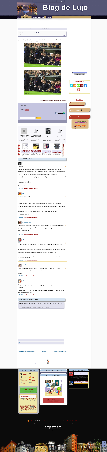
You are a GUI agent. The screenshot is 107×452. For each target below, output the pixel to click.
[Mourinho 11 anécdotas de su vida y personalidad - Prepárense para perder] (57, 149)
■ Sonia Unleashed (25, 409)
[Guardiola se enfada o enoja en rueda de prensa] (36, 133)
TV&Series (25, 374)
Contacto (78, 420)
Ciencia (30, 1)
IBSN (75, 420)
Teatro (33, 374)
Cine (24, 383)
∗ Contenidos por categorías (80, 122)
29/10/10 (21, 260)
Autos (32, 382)
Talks (55, 1)
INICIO (44, 351)
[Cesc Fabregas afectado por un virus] (24, 133)
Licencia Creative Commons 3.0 (47, 420)
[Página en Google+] (78, 90)
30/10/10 (21, 275)
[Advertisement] (54, 21)
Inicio (27, 28)
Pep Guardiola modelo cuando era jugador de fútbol (48, 136)
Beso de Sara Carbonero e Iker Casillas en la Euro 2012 (36, 151)
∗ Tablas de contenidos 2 (80, 125)
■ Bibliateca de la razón (31, 399)
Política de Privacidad (58, 420)
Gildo (20, 242)
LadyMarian (25, 265)
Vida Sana (24, 380)
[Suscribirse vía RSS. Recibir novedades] (75, 85)
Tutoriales (20, 1)
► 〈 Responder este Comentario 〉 (31, 188)
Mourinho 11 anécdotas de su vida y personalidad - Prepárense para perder (56, 151)
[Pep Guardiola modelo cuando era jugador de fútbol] (48, 133)
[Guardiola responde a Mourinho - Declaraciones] (60, 133)
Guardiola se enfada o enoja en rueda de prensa (36, 136)
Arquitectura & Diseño (38, 1)
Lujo (23, 193)
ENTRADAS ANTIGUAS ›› (60, 351)
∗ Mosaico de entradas (80, 126)
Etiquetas (76, 110)
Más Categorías (60, 1)
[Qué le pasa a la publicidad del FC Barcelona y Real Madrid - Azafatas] (46, 149)
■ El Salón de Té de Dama (26, 404)
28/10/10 (21, 188)
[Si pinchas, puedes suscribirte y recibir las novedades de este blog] (28, 420)
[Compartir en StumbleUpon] (64, 113)
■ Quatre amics (27, 407)
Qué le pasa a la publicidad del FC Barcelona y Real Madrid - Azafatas (46, 151)
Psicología (50, 1)
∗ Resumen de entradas (80, 121)
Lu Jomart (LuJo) (69, 420)
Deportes (31, 28)
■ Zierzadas (26, 406)
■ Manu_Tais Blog (27, 405)
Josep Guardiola (37, 39)
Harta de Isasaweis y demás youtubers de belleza (81, 373)
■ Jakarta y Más (25, 410)
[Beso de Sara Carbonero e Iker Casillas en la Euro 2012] (36, 149)
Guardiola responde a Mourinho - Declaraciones (60, 136)
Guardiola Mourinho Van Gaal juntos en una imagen (36, 32)
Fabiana (24, 163)
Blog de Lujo (64, 7)
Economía (25, 1)
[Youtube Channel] (81, 86)
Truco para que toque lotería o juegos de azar (81, 382)
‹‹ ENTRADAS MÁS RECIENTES (26, 351)
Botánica (24, 377)
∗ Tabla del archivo (80, 124)
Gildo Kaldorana (26, 222)
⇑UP (104, 443)
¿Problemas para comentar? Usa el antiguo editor (29, 342)
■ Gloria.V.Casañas (29, 398)
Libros (45, 1)
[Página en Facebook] (85, 86)
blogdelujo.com (32, 420)
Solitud (53, 425)
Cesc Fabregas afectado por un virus (24, 136)
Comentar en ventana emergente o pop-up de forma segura (31, 339)
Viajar (33, 377)
